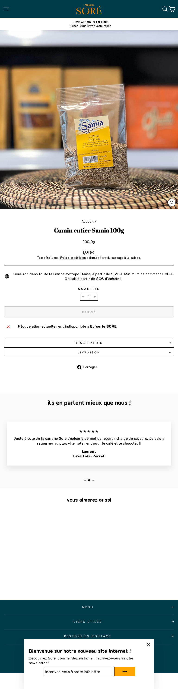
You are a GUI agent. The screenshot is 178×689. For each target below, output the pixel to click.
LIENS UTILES (88, 621)
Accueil (87, 221)
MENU (87, 607)
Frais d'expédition (73, 258)
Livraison (89, 352)
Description (89, 343)
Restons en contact (88, 636)
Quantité (89, 288)
